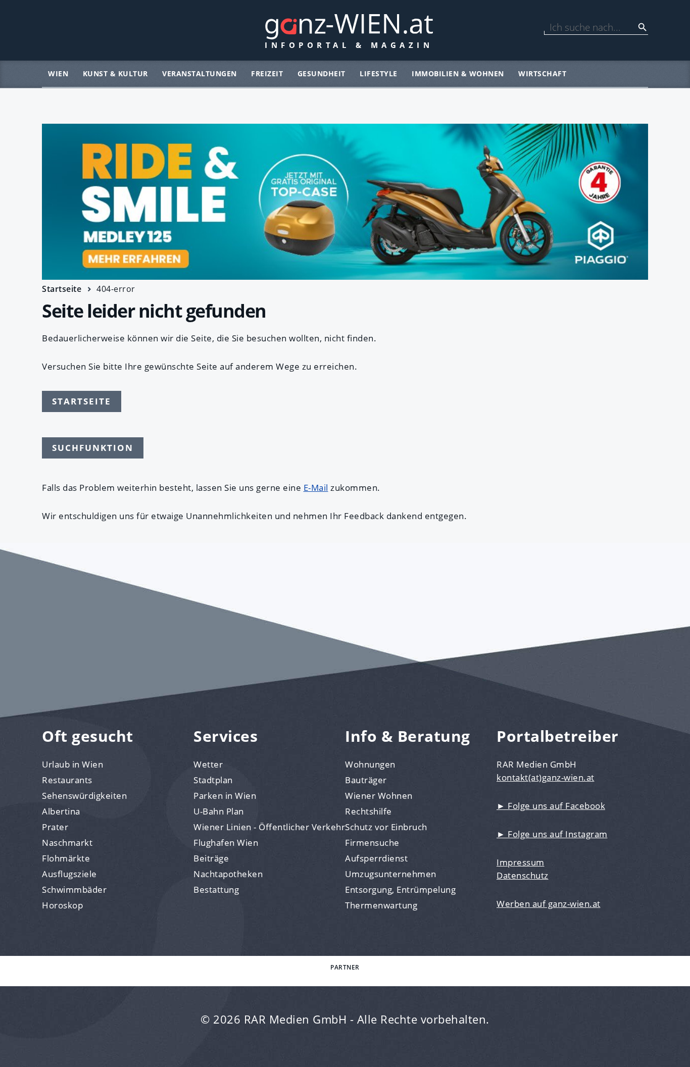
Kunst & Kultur (115, 73)
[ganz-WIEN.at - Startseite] (345, 30)
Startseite (61, 288)
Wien (58, 73)
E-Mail (316, 487)
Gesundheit (322, 73)
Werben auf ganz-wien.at (549, 903)
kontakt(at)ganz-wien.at (546, 777)
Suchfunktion (92, 447)
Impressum (521, 862)
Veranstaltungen (199, 73)
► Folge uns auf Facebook (551, 805)
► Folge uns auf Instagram (552, 834)
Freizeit (267, 73)
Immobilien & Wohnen (458, 73)
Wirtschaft (542, 73)
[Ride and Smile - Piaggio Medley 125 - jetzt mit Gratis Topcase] (345, 202)
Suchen (642, 27)
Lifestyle (379, 73)
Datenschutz (523, 875)
